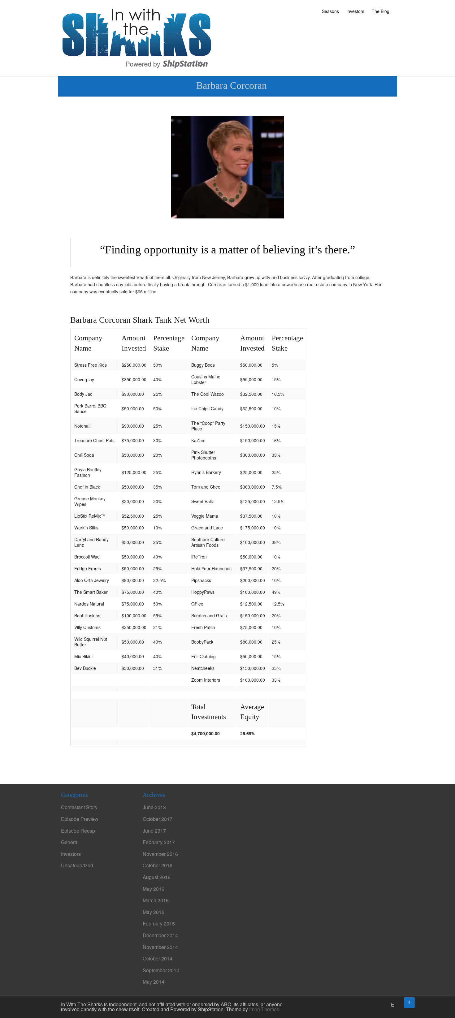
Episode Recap (78, 830)
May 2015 (153, 912)
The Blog (380, 11)
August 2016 (157, 877)
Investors (355, 11)
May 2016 (153, 888)
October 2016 (157, 865)
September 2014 (161, 970)
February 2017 (159, 842)
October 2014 (157, 958)
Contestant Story (79, 807)
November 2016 (160, 853)
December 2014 (160, 935)
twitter (392, 1005)
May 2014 (153, 981)
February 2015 (159, 923)
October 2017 (157, 818)
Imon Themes (264, 1009)
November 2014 (160, 947)
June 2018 (154, 807)
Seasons (330, 11)
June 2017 (154, 830)
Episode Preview (79, 818)
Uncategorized (77, 865)
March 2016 (156, 900)
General (70, 842)
